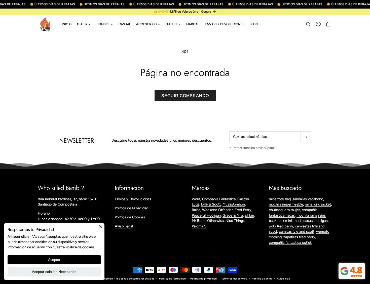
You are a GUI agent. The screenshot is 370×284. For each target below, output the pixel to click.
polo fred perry (281, 226)
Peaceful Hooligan (206, 215)
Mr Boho (198, 220)
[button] (84, 24)
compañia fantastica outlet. (290, 242)
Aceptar (54, 260)
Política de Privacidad (131, 208)
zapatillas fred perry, (299, 237)
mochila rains (307, 215)
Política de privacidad (203, 278)
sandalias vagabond (307, 199)
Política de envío (262, 278)
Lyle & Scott (211, 204)
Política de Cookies (130, 217)
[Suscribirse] (306, 136)
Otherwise (215, 220)
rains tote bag (280, 199)
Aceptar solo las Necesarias (54, 272)
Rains (196, 210)
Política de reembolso (172, 278)
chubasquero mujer (284, 210)
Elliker (249, 215)
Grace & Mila (233, 215)
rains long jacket (318, 204)
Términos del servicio (234, 278)
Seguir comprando (185, 96)
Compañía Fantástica (219, 199)
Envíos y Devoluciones (133, 199)
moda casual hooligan (310, 220)
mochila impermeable (286, 204)
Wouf (196, 199)
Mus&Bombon (234, 204)
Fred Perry (243, 210)
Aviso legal (283, 278)
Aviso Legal (124, 226)
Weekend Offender (217, 210)
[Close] (100, 226)
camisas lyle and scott (296, 231)
